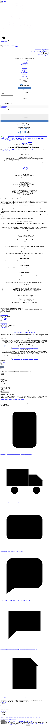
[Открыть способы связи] (2, 364)
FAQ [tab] (26, 169)
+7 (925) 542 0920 (12, 717)
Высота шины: (4, 380)
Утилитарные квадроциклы (24, 67)
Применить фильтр (4, 391)
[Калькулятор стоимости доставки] (8, 45)
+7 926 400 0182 (4, 318)
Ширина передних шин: (6, 387)
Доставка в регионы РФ (43, 54)
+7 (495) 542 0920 (20, 717)
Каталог (30, 142)
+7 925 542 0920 (4, 319)
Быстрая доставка (44, 56)
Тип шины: (3, 390)
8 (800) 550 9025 (4, 315)
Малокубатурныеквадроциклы (24, 65)
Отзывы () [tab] (25, 168)
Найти (24, 80)
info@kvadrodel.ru (12, 719)
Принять (28, 724)
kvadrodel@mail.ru (4, 719)
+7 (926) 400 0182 (4, 717)
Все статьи (45, 140)
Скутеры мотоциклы (24, 70)
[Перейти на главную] (27, 61)
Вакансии (24, 74)
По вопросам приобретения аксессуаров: (39, 51)
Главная (23, 60)
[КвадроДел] (3, 1)
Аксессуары (24, 143)
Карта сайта (3, 711)
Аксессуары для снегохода (25, 63)
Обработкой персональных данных (18, 724)
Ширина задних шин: (5, 388)
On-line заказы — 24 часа (42, 55)
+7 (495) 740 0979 (4, 313)
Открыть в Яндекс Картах (18, 399)
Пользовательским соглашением (30, 723)
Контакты (24, 76)
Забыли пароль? (10, 99)
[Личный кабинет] (17, 35)
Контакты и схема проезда (6, 399)
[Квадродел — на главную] (3, 702)
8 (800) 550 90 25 (36, 717)
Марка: (2, 389)
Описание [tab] (26, 167)
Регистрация (3, 99)
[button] (24, 38)
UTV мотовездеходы (24, 72)
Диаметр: (3, 373)
